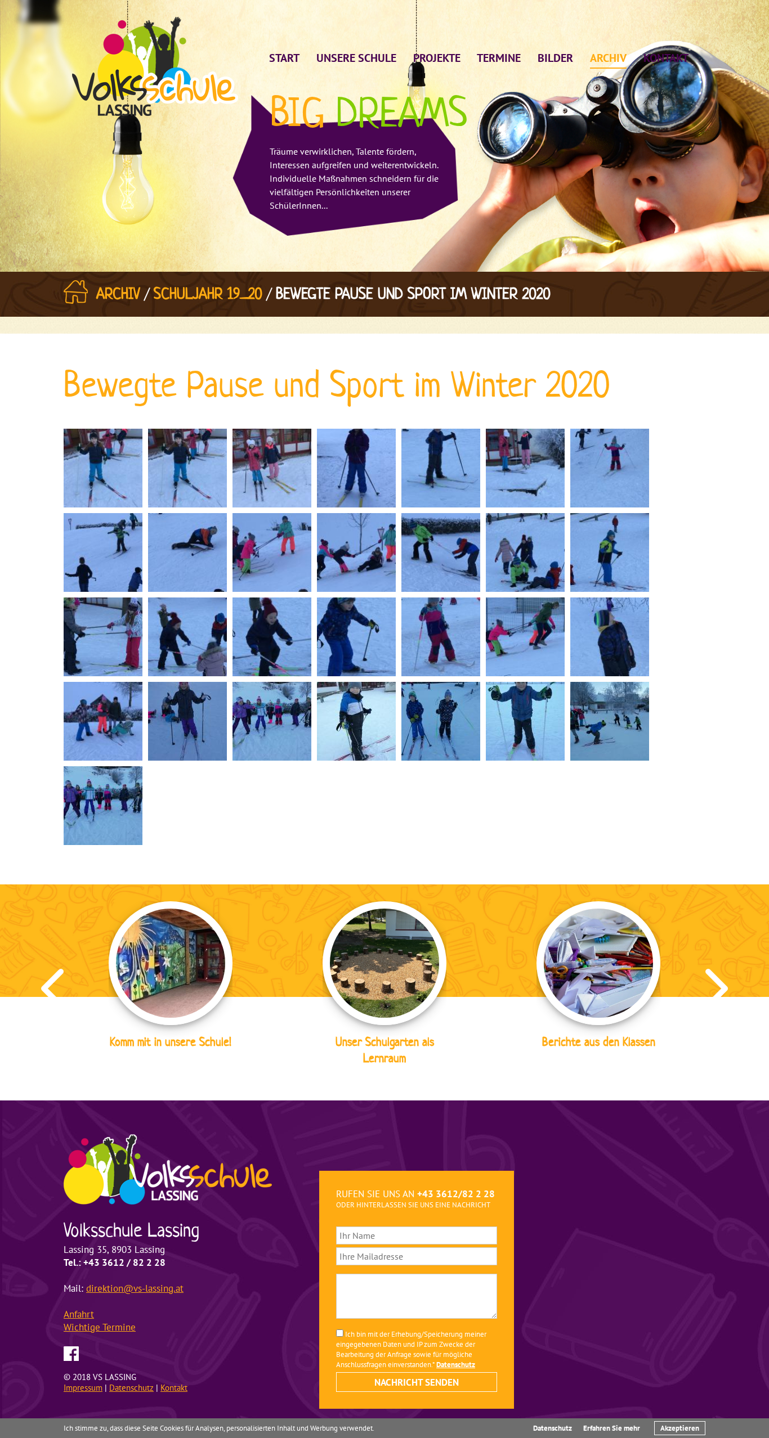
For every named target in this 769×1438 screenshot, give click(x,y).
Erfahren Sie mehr (611, 1428)
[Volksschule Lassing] (155, 65)
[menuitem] (284, 56)
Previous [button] (52, 988)
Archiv (118, 293)
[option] (171, 977)
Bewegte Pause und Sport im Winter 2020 (413, 293)
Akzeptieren (679, 1428)
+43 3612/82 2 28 (456, 1194)
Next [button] (716, 988)
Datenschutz (552, 1428)
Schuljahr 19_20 (208, 293)
